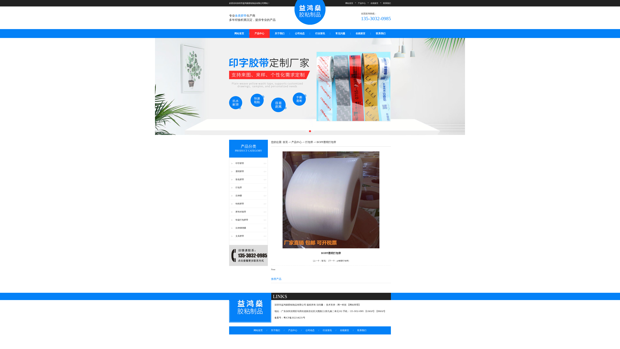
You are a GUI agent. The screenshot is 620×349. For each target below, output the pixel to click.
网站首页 (349, 3)
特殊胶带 (240, 203)
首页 (285, 142)
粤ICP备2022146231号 (294, 318)
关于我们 (279, 33)
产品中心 (362, 3)
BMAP (381, 311)
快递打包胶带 (242, 220)
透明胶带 (240, 171)
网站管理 (353, 305)
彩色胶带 (240, 179)
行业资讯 (320, 33)
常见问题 (340, 33)
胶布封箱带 (241, 212)
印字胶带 (240, 163)
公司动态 (300, 33)
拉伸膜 (239, 195)
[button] (307, 131)
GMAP (370, 311)
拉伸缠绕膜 (241, 228)
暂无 (319, 261)
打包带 (239, 187)
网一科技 (341, 305)
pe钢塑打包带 (338, 261)
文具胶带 (240, 236)
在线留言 (374, 3)
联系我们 (387, 3)
